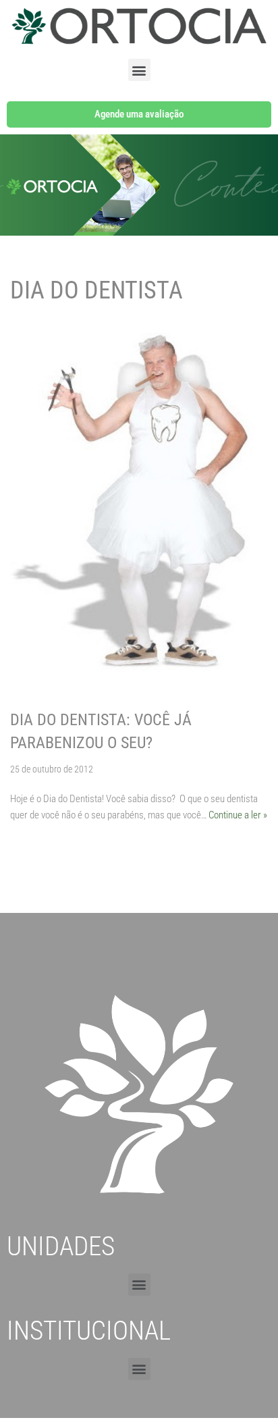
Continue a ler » (237, 815)
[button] (139, 70)
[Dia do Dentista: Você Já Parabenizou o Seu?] (139, 510)
